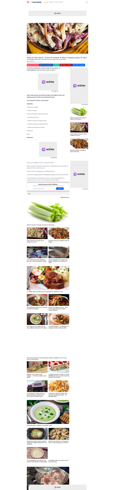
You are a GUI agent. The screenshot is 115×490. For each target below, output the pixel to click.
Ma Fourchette (31, 61)
